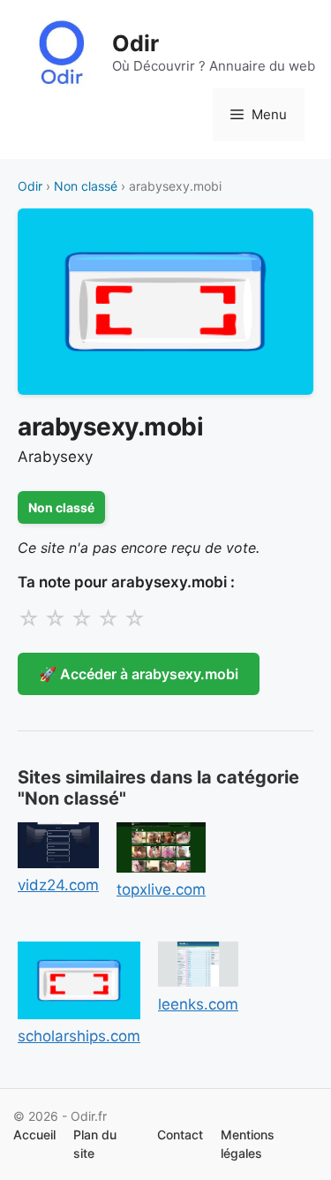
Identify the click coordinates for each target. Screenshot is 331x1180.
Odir (135, 43)
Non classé (85, 185)
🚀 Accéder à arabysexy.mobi (138, 674)
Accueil (34, 1134)
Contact (180, 1134)
